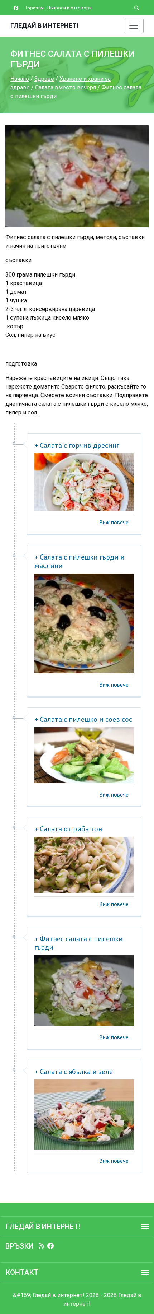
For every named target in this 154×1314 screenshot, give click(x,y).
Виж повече (114, 522)
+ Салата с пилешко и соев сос (83, 719)
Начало (19, 78)
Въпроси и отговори (69, 7)
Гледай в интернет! (44, 25)
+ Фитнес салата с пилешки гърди (78, 943)
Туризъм (34, 7)
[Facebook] (50, 1246)
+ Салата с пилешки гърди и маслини (79, 561)
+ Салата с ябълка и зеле (73, 1071)
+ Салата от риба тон (68, 829)
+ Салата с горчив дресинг (76, 445)
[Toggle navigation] (134, 26)
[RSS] (41, 1246)
